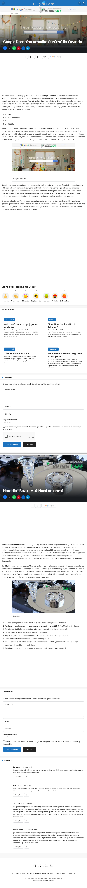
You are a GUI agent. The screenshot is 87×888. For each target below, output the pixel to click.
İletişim (72, 874)
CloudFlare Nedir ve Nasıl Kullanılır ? (61, 325)
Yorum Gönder (12, 444)
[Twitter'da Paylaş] (9, 48)
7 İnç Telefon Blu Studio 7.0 (18, 353)
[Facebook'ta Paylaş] (5, 48)
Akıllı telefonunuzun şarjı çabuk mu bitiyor (21, 325)
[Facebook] (35, 866)
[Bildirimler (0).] (83, 3)
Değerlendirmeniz (10, 420)
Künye (64, 874)
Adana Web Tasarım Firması (43, 881)
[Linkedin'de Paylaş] (23, 48)
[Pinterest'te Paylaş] (19, 48)
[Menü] (3, 3)
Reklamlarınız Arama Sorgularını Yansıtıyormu (65, 355)
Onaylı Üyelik (26, 874)
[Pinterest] (51, 866)
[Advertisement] (43, 77)
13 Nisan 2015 (27, 785)
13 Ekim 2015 (32, 829)
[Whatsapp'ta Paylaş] (14, 48)
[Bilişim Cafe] (43, 3)
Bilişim (51, 320)
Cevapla (18, 776)
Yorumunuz (10, 390)
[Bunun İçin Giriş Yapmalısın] (26, 57)
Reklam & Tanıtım (41, 874)
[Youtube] (46, 866)
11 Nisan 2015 (27, 767)
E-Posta (8, 414)
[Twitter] (40, 866)
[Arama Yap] (79, 3)
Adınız (8, 406)
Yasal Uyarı (55, 874)
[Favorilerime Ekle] (26, 776)
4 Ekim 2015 (31, 804)
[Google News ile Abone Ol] (55, 57)
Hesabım (15, 874)
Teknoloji (10, 320)
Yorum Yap (8, 377)
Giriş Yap (29, 444)
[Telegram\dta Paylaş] (28, 48)
